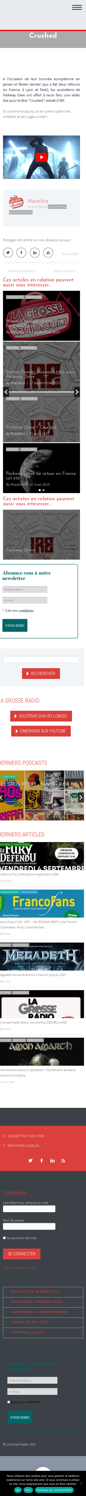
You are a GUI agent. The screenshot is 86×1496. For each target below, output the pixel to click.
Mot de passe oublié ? (20, 1267)
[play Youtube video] (41, 157)
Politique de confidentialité (54, 1490)
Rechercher (43, 673)
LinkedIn (35, 253)
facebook (41, 1161)
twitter (30, 1161)
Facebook (21, 253)
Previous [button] (6, 392)
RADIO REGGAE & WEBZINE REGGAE (39, 1312)
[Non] (81, 1483)
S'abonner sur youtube (43, 731)
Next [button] (77, 392)
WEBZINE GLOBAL (29, 892)
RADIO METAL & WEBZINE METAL (37, 1302)
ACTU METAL (13, 348)
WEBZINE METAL (21, 212)
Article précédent (21, 270)
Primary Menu (77, 7)
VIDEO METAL (57, 206)
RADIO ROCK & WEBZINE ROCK (35, 1292)
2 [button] (43, 490)
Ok (18, 1490)
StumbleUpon (48, 253)
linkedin (52, 1161)
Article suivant (64, 270)
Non (28, 1490)
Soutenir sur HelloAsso (43, 716)
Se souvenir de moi (21, 1237)
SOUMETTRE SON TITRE (26, 1135)
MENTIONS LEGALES (23, 1145)
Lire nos (20, 610)
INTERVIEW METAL (15, 297)
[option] (41, 391)
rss (63, 1161)
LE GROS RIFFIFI (9, 776)
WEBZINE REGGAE (21, 844)
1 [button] (39, 490)
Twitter (8, 253)
